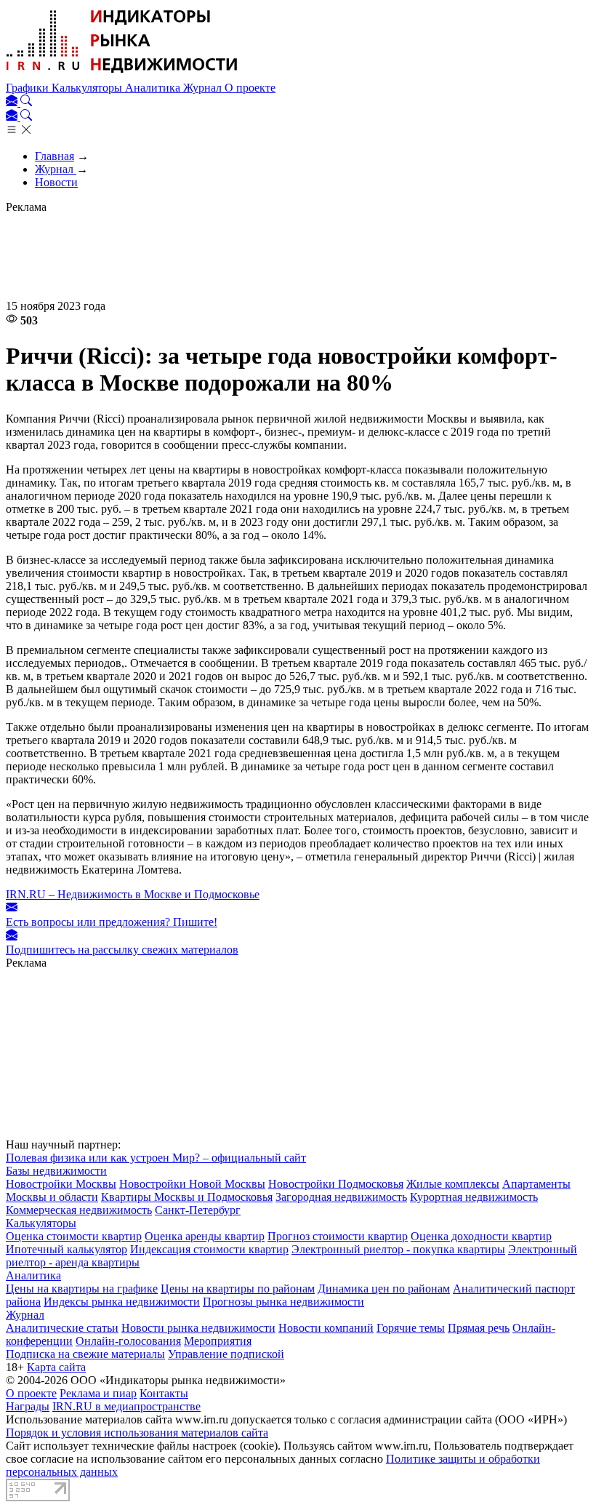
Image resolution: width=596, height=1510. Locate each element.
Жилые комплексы (452, 1184)
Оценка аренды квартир (205, 1236)
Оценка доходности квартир (481, 1236)
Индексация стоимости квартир (209, 1249)
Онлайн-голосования (128, 1341)
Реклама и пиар (98, 1393)
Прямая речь (479, 1328)
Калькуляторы (88, 87)
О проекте (250, 87)
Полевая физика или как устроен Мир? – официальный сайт (156, 1157)
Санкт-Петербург (198, 1210)
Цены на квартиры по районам (238, 1288)
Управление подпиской (226, 1354)
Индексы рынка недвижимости (122, 1301)
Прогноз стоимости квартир (337, 1236)
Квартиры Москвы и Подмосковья (187, 1197)
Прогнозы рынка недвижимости (283, 1301)
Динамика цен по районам (384, 1288)
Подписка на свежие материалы (85, 1354)
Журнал (204, 87)
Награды (27, 1406)
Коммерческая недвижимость (79, 1210)
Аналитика (154, 87)
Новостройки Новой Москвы (192, 1184)
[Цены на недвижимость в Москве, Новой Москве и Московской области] (122, 74)
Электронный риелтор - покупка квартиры (398, 1249)
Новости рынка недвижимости (198, 1328)
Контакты (164, 1393)
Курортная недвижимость (474, 1197)
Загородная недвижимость (341, 1197)
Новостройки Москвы (61, 1184)
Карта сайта (56, 1367)
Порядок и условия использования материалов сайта (137, 1432)
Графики (29, 87)
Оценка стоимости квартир (74, 1236)
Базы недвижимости (56, 1171)
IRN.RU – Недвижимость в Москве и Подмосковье (132, 894)
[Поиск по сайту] (26, 102)
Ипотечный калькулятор (66, 1249)
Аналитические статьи (62, 1328)
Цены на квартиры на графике (82, 1288)
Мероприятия (217, 1341)
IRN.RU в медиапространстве (126, 1406)
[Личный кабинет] (13, 102)
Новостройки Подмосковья (335, 1184)
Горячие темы (410, 1328)
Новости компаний (326, 1328)
